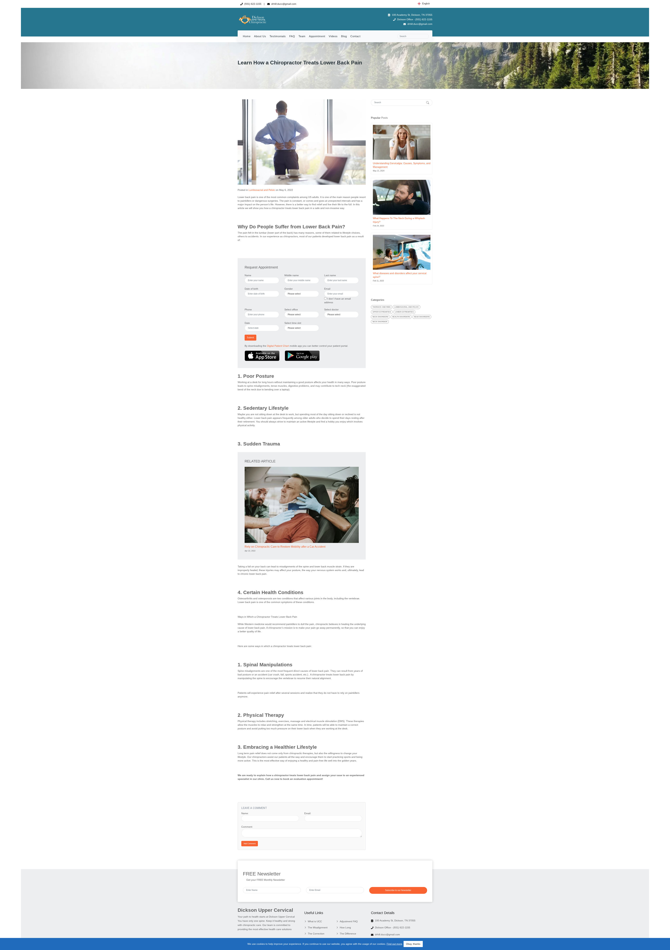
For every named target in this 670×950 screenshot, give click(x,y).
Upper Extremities (382, 312)
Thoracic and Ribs (381, 307)
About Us (260, 36)
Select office (291, 309)
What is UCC (315, 921)
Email (327, 288)
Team (302, 36)
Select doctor (331, 309)
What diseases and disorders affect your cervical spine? (399, 275)
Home (247, 36)
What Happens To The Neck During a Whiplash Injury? (399, 220)
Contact (355, 36)
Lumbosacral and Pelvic (262, 190)
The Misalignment (317, 927)
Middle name (291, 275)
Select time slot (292, 323)
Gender (288, 288)
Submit (250, 337)
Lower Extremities (404, 312)
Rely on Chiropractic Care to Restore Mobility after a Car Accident (285, 546)
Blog (344, 36)
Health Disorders (401, 317)
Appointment (317, 36)
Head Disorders (422, 317)
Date (247, 323)
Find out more (394, 943)
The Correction (316, 933)
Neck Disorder (380, 322)
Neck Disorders (380, 317)
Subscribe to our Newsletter (398, 890)
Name (248, 275)
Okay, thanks (413, 943)
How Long (345, 927)
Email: (307, 813)
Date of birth (251, 288)
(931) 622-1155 (252, 3)
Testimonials (278, 36)
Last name (330, 275)
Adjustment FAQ (349, 921)
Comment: (247, 826)
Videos (333, 36)
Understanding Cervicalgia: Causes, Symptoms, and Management (401, 165)
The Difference (348, 933)
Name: (245, 813)
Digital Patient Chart (278, 345)
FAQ (292, 36)
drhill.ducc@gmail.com (283, 3)
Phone (248, 309)
